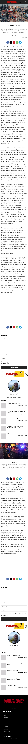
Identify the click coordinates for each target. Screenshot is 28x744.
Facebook (7, 738)
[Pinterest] (14, 42)
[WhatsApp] (17, 42)
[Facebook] (7, 42)
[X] (11, 42)
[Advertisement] (14, 309)
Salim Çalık (13, 35)
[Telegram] (20, 42)
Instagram (15, 738)
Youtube (7, 740)
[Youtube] (4, 741)
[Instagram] (11, 739)
